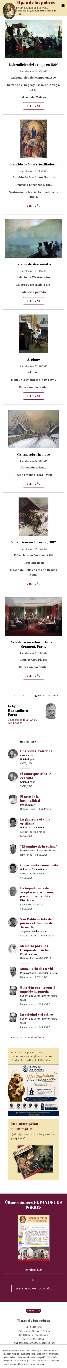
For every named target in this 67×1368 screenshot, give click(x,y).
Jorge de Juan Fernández (34, 931)
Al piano (33, 359)
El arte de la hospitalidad (30, 798)
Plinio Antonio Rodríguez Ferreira (39, 850)
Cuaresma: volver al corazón (36, 753)
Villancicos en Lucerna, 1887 (33, 542)
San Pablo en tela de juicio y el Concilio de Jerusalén (36, 923)
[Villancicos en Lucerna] (33, 518)
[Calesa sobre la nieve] (33, 430)
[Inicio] (9, 11)
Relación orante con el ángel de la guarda (37, 989)
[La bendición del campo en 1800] (33, 40)
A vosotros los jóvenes (32, 831)
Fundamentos (28, 1004)
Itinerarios (26, 854)
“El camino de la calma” (38, 846)
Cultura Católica (29, 935)
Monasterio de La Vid (36, 968)
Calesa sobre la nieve (33, 454)
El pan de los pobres (35, 3)
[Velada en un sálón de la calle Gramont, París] (33, 618)
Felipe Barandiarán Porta (19, 710)
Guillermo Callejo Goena (33, 827)
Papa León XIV (28, 804)
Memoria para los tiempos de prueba (34, 948)
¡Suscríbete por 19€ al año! (33, 1288)
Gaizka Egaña (27, 759)
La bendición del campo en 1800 (34, 64)
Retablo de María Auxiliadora (33, 164)
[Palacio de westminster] (33, 240)
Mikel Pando (27, 900)
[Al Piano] (33, 335)
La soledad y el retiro (36, 1014)
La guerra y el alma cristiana (35, 821)
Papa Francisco (28, 954)
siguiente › (39, 695)
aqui (42, 1364)
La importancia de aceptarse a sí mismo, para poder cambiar (37, 892)
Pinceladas (26, 71)
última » (53, 695)
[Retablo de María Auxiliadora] (33, 140)
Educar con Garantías (32, 904)
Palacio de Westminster (33, 264)
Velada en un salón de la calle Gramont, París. (33, 644)
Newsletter (33, 1310)
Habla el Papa (27, 809)
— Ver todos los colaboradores (26, 1037)
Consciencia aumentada (39, 865)
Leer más (33, 106)
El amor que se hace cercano (35, 775)
